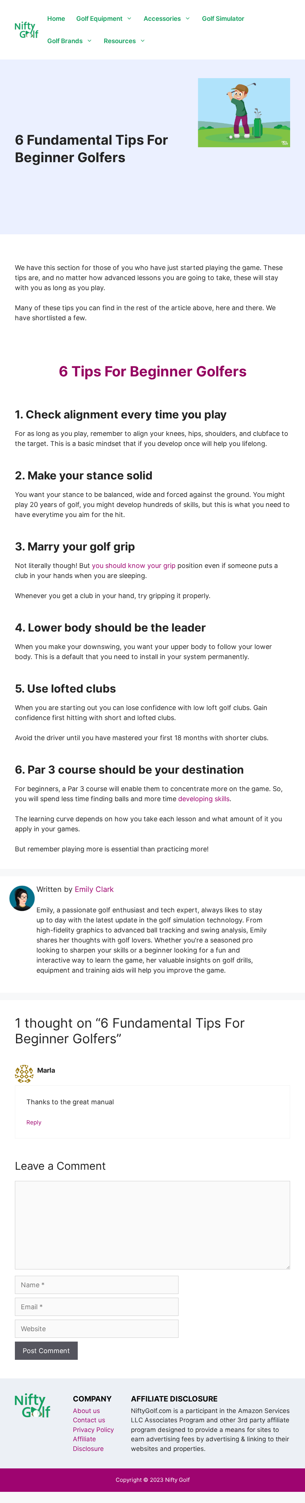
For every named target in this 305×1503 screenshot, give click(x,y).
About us (86, 1410)
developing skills (203, 799)
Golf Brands (65, 41)
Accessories (162, 18)
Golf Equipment (99, 18)
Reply (34, 1122)
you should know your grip (134, 565)
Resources (120, 41)
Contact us (89, 1420)
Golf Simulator (223, 18)
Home (56, 18)
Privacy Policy (93, 1429)
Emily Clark (94, 889)
